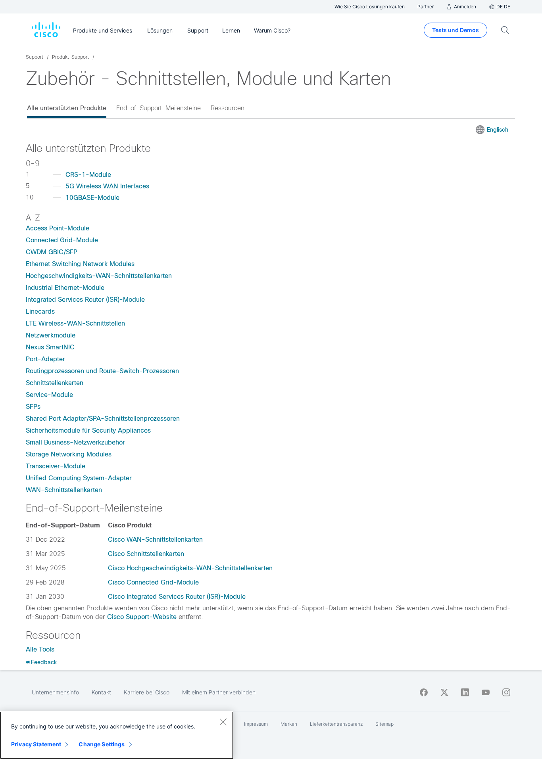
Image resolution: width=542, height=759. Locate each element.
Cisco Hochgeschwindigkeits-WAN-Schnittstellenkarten (190, 568)
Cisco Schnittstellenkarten (146, 553)
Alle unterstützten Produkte (66, 108)
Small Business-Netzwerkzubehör (75, 442)
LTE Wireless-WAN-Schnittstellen (75, 323)
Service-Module (49, 394)
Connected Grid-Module (62, 240)
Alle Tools (40, 649)
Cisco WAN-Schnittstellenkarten (155, 539)
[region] (116, 735)
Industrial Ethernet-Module (65, 287)
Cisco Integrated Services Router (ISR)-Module (177, 596)
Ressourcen (227, 108)
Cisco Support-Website (142, 616)
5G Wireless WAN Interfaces (107, 186)
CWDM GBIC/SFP (51, 252)
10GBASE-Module (92, 197)
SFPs (33, 406)
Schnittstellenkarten (54, 383)
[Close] (223, 722)
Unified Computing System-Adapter (79, 478)
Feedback (44, 662)
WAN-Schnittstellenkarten (64, 490)
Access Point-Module (57, 228)
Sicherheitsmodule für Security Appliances (88, 430)
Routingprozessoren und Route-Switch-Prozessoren (102, 371)
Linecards (40, 311)
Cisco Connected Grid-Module (153, 582)
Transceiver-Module (55, 466)
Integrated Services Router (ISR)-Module (85, 299)
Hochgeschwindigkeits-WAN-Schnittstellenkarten (99, 275)
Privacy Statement (36, 744)
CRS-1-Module (88, 174)
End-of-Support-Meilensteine (158, 108)
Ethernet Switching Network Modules (80, 264)
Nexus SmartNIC (50, 347)
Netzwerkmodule (50, 335)
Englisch (497, 129)
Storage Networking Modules (68, 454)
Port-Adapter (45, 359)
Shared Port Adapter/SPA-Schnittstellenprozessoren (103, 418)
